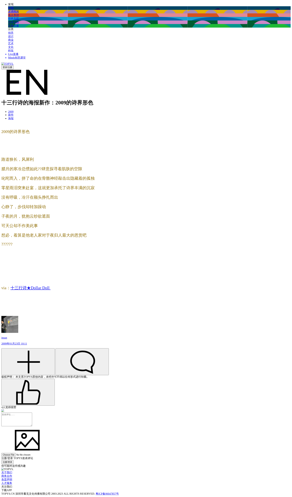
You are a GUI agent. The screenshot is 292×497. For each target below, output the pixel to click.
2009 (11, 111)
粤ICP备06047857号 (107, 493)
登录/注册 (7, 67)
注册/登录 (7, 462)
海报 (11, 118)
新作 (11, 114)
